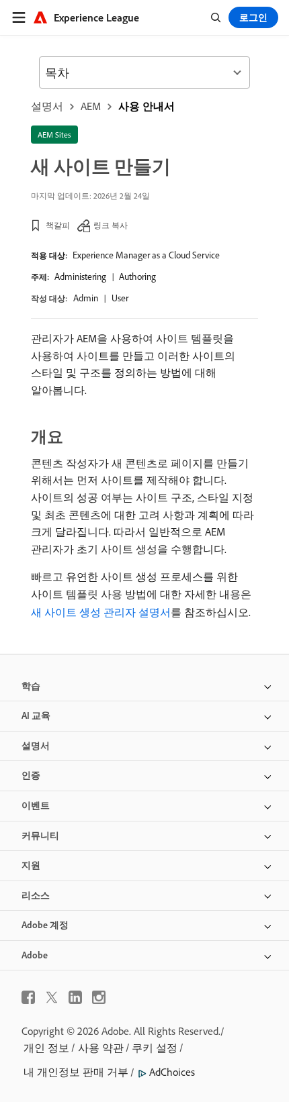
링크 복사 (110, 225)
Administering (80, 276)
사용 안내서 (146, 106)
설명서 (47, 106)
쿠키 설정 (154, 1047)
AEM (91, 106)
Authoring (137, 276)
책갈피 (58, 225)
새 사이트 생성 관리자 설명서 (101, 612)
